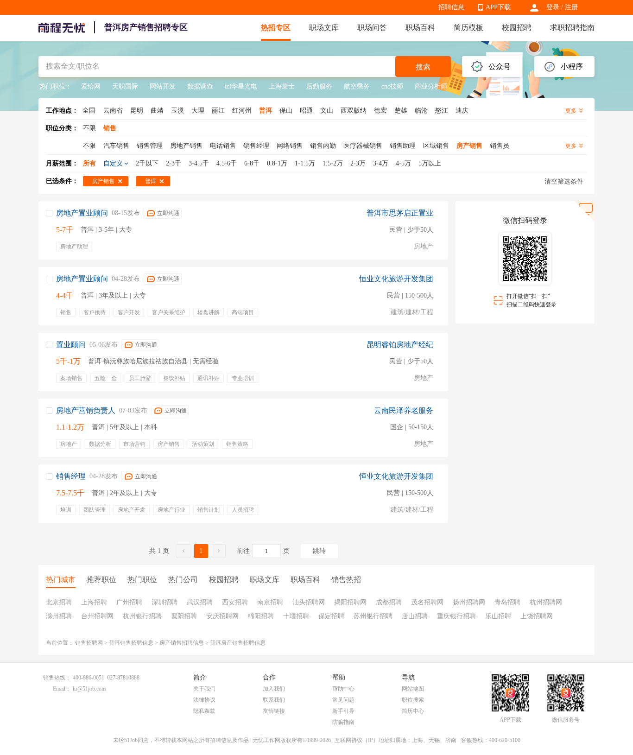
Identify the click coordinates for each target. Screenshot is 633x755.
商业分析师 (431, 86)
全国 (88, 110)
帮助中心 (343, 688)
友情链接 (274, 711)
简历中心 (413, 711)
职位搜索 (413, 700)
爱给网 (91, 86)
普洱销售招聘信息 (131, 643)
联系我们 (274, 700)
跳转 (319, 550)
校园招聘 (517, 28)
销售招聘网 (89, 643)
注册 (571, 7)
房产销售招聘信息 (181, 643)
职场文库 (324, 28)
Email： (62, 688)
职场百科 (420, 28)
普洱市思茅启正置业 (400, 213)
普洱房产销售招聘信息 (238, 643)
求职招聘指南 (572, 28)
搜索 (423, 67)
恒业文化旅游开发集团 (396, 279)
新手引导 (343, 711)
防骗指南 (343, 722)
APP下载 (498, 7)
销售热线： (57, 677)
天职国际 (125, 86)
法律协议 (204, 700)
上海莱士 (282, 86)
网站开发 (163, 86)
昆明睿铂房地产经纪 (400, 345)
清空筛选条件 (563, 181)
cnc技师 (392, 86)
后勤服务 (319, 86)
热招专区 (276, 28)
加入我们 (274, 688)
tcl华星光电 (241, 86)
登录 (552, 7)
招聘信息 (451, 7)
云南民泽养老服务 (403, 410)
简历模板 (468, 28)
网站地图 (413, 688)
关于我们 (204, 688)
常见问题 (343, 700)
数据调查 (200, 86)
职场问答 (372, 28)
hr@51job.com (89, 688)
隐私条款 (204, 711)
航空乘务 (357, 86)
